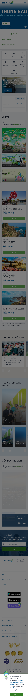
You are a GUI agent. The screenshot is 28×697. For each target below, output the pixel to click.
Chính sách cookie (18, 688)
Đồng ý (16, 694)
